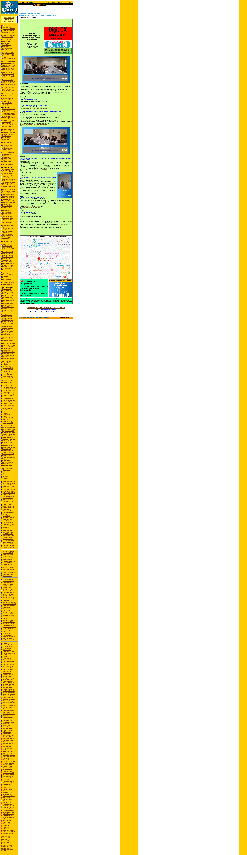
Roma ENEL (5, 104)
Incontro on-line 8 (7, 265)
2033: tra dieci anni (8, 83)
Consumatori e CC (8, 524)
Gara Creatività (7, 797)
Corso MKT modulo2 (9, 664)
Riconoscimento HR (8, 454)
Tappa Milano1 (6, 158)
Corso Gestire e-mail (9, 714)
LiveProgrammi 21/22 (8, 191)
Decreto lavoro (7, 673)
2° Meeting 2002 (7, 723)
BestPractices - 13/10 (8, 75)
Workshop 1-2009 (8, 542)
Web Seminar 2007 (8, 569)
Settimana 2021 (6, 199)
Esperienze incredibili (8, 227)
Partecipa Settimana (8, 440)
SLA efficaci (6, 758)
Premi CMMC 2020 (7, 329)
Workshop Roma (7, 339)
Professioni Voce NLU (8, 355)
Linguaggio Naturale (8, 353)
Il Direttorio (4, 843)
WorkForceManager (8, 830)
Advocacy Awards (7, 328)
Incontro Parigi (7, 645)
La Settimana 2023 (7, 94)
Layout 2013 (6, 516)
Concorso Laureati (8, 545)
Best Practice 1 (6, 136)
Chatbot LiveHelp (8, 395)
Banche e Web (7, 787)
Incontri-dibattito (8, 579)
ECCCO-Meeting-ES (8, 655)
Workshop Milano (7, 340)
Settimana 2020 (6, 260)
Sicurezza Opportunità (9, 114)
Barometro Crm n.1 (8, 776)
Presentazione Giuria (8, 81)
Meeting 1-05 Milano (9, 612)
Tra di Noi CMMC (7, 268)
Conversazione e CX (8, 455)
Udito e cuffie (7, 650)
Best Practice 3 (6, 139)
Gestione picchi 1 (7, 126)
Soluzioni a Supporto (8, 231)
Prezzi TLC (4, 851)
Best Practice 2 (6, 137)
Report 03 (8, 674)
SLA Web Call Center (9, 761)
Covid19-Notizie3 (7, 315)
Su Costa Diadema (8, 402)
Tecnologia (5, 410)
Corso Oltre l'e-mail (8, 712)
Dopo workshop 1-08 (9, 561)
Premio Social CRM (8, 507)
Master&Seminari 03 (9, 692)
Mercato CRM (7, 595)
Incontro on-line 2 (7, 308)
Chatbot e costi (7, 403)
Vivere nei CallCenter (9, 605)
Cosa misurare (7, 658)
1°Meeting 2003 (7, 687)
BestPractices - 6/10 (8, 72)
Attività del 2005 (7, 600)
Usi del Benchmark (8, 805)
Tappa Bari (5, 155)
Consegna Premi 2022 (8, 132)
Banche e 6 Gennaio (7, 841)
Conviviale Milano (8, 697)
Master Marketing (8, 701)
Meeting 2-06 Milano (9, 589)
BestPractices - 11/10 (8, 74)
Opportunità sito (7, 769)
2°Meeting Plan (7, 686)
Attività (5, 643)
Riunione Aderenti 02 (9, 705)
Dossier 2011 (6, 527)
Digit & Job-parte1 (8, 501)
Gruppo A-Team (6, 147)
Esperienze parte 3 (7, 219)
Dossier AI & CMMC (8, 196)
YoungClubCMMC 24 (8, 35)
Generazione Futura (8, 40)
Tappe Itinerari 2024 (8, 53)
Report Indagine (7, 270)
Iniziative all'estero (6, 845)
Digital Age (6, 419)
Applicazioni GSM (6, 846)
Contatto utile (7, 809)
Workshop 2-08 (7, 559)
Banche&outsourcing (9, 702)
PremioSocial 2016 (8, 496)
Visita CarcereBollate (8, 352)
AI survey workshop (8, 225)
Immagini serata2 (8, 423)
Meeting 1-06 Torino (8, 597)
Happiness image (8, 376)
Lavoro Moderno (7, 110)
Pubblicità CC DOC (8, 720)
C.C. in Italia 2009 (8, 544)
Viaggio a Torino (8, 498)
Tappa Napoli (6, 160)
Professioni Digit (8, 368)
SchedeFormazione (8, 814)
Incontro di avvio (7, 312)
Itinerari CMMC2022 (8, 152)
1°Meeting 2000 (7, 768)
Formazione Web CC (9, 738)
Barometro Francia (8, 512)
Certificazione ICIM (8, 592)
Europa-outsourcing (9, 653)
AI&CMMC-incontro (8, 282)
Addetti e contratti (8, 582)
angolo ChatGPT (7, 95)
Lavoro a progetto (8, 740)
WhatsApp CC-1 (7, 276)
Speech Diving (7, 521)
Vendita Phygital (6, 237)
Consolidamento (8, 783)
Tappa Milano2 (6, 161)
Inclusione (5, 176)
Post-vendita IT (7, 825)
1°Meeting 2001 (7, 746)
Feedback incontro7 (8, 290)
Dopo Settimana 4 (7, 253)
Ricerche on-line (7, 748)
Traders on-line (7, 786)
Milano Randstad (7, 100)
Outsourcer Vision (8, 696)
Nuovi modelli (7, 511)
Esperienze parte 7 (7, 213)
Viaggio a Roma (7, 494)
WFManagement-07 (8, 587)
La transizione (7, 556)
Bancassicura (7, 802)
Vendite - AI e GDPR (8, 248)
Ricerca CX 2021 (7, 206)
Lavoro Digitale (6, 449)
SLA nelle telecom (8, 719)
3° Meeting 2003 (7, 656)
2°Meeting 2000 (7, 766)
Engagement (6, 414)
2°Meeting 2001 (7, 745)
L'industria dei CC (8, 750)
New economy (7, 791)
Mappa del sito (9, 21)
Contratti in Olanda (8, 591)
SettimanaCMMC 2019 (7, 337)
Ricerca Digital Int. (8, 506)
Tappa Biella (5, 157)
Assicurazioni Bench (9, 699)
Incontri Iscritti (7, 525)
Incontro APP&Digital (9, 484)
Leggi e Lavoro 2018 (8, 431)
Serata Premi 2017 (7, 463)
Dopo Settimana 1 (7, 258)
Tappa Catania (6, 154)
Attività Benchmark (8, 30)
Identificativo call (6, 842)
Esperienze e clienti (8, 651)
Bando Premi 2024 (7, 37)
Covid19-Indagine (7, 320)
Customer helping (8, 668)
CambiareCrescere (7, 465)
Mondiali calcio (7, 725)
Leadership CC (7, 618)
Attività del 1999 (5, 836)
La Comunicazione (8, 817)
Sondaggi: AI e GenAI (8, 32)
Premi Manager (7, 374)
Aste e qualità (7, 610)
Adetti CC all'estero (8, 594)
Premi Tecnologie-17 (9, 488)
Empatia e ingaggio (8, 175)
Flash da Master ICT (9, 707)
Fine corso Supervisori (9, 627)
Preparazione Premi (8, 66)
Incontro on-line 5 (7, 298)
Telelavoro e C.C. (8, 820)
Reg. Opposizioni (8, 522)
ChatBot (5, 413)
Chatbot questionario (8, 457)
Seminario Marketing (9, 691)
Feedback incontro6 (8, 294)
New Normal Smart (7, 234)
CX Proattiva (6, 116)
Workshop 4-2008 (8, 553)
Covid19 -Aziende (7, 323)
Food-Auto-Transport (8, 343)
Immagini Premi (7, 460)
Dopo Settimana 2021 (8, 197)
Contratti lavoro (7, 576)
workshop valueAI (8, 164)
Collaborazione (7, 519)
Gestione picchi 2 (7, 125)
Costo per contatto (8, 807)
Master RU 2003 (7, 659)
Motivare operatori (8, 615)
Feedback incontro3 (8, 303)
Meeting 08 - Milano (8, 551)
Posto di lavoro (7, 648)
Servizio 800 (6, 827)
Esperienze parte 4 (7, 218)
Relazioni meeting (8, 833)
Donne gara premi (8, 530)
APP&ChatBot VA (8, 418)
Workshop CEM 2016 (9, 481)
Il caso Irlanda (5, 848)
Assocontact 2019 (7, 350)
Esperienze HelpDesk (9, 622)
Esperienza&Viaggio (8, 228)
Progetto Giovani (7, 145)
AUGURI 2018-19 (7, 385)
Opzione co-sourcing (9, 774)
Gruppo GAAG (6, 149)
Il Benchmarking (8, 804)
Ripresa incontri (7, 142)
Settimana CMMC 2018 (9, 397)
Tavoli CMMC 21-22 (8, 194)
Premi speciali (7, 373)
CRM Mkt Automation (9, 390)
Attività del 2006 (7, 586)
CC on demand (7, 630)
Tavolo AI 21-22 (6, 193)
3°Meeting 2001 (7, 737)
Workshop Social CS (9, 486)
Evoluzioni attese (8, 778)
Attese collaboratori (7, 849)
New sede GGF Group (8, 63)
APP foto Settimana (8, 437)
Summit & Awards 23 (8, 65)
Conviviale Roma (8, 717)
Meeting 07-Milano (8, 567)
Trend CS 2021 (6, 244)
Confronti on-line (8, 539)
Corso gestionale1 (8, 669)
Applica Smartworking (8, 182)
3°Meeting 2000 (7, 764)
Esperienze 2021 (7, 210)
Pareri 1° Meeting (8, 730)
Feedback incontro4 (8, 300)
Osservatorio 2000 (8, 751)
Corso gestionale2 (8, 663)
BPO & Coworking (7, 274)
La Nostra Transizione (8, 189)
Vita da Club (6, 207)
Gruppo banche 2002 (9, 694)
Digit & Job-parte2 (8, 499)
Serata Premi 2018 (7, 426)
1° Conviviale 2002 (8, 722)
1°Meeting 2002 (7, 728)
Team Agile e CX (7, 185)
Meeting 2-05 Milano (9, 602)
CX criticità (6, 514)
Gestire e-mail (7, 794)
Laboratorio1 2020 (7, 331)
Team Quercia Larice (8, 90)
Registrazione (7, 529)
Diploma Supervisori (9, 636)
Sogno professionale (8, 459)
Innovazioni (6, 371)
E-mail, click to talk (8, 574)
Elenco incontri (6, 289)
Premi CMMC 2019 (6, 361)
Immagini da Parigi (8, 678)
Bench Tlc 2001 (7, 753)
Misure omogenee (8, 801)
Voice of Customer (7, 123)
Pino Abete (8, 89)
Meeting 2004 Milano (9, 620)
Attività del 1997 (5, 839)
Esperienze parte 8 (7, 212)
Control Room (6, 45)
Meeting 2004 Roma (8, 623)
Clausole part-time (8, 781)
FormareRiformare (7, 235)
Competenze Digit (7, 241)
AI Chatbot (6, 364)
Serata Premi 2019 (7, 381)
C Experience (7, 366)
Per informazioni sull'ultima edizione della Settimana (46, 308)
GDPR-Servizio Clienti (8, 357)
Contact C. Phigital (8, 445)
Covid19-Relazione (7, 321)
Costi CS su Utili (8, 534)
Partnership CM (7, 46)
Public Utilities (7, 732)
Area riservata (7, 27)
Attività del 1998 (5, 838)
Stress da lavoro (7, 646)
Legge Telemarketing (8, 427)
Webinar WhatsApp (8, 394)
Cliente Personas (8, 398)
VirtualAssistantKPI (8, 540)
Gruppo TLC (6, 822)
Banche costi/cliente (9, 617)
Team (3, 89)
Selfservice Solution (9, 796)
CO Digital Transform (8, 179)
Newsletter (10, 19)
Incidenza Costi (7, 792)
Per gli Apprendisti (8, 547)
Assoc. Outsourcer (8, 727)
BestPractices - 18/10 (8, 77)
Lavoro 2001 (6, 779)
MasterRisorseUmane (9, 709)
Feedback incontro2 (8, 307)
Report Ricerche (7, 733)
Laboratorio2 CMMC (8, 347)
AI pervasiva (5, 238)
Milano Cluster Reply (8, 58)
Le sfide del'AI (6, 122)
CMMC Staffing (7, 607)
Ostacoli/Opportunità (8, 434)
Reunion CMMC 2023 (8, 62)
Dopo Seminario (7, 638)
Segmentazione (7, 284)
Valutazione (6, 633)
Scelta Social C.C (8, 509)
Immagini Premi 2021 (8, 201)
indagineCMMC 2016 (9, 493)
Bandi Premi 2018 (7, 450)
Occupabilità (6, 43)
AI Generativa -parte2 (8, 111)
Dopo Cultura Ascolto (8, 345)
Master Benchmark (8, 735)
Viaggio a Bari (7, 504)
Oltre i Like (5, 50)
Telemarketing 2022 (8, 169)
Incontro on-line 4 (7, 302)
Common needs (7, 799)
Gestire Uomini (7, 815)
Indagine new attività (8, 447)
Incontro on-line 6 (7, 295)
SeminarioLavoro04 (8, 640)
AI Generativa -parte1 (8, 113)
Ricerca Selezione (8, 628)
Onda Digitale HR (7, 246)
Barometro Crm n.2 (8, 743)
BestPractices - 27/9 (8, 68)
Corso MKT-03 (7, 671)
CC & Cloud (5, 273)
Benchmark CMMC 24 (9, 29)
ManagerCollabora (8, 517)
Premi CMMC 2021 (7, 204)
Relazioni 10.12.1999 (9, 832)
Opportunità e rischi (8, 120)
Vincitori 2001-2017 (8, 452)
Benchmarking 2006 (8, 599)
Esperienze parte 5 (7, 216)
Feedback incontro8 (8, 263)
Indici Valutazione (8, 632)
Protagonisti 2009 (8, 537)
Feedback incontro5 (8, 297)
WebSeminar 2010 (8, 532)
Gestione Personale (8, 812)
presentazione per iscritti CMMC (31, 207)
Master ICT (6, 715)
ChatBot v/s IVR (7, 382)
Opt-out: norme (7, 742)
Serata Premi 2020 (7, 326)
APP (4, 473)
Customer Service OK (8, 432)
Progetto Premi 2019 (9, 389)
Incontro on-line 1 (7, 310)
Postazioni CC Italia (8, 581)
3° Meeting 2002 (7, 704)
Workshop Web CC (8, 773)
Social (4, 416)
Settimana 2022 (6, 131)
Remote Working (7, 247)
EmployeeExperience (8, 117)
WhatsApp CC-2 (7, 262)
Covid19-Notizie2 (7, 316)
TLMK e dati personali (9, 572)
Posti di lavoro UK (8, 405)
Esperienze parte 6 (7, 215)
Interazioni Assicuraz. (8, 436)
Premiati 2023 (6, 41)
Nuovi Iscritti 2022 (7, 172)
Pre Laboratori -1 (7, 278)
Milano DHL (5, 101)
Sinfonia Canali (6, 232)
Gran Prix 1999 (7, 824)
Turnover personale (8, 682)
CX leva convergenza (8, 186)
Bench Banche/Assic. (9, 756)
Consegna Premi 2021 (8, 202)
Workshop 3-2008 (8, 554)
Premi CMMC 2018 (6, 408)
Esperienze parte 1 (7, 222)
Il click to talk (7, 571)
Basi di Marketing (8, 666)
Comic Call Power (8, 609)
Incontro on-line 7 (7, 292)
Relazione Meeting (8, 689)
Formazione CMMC (8, 710)
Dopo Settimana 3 (7, 255)
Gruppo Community (8, 148)
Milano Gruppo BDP (8, 56)
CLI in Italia (6, 828)
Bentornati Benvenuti (8, 109)
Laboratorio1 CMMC (8, 358)
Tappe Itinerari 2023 (8, 98)
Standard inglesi (8, 784)
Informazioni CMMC (9, 535)
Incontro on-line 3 (7, 305)
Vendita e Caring (7, 119)
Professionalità (7, 681)
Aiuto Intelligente (7, 229)
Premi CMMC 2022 (7, 134)
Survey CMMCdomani (9, 387)
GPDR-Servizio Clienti (8, 429)
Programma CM (7, 266)
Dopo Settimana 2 (7, 257)
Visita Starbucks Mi (8, 392)
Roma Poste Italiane (8, 54)
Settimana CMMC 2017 (9, 439)
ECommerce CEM (8, 369)
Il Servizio (6, 819)
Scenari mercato (7, 564)
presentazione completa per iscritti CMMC (34, 124)
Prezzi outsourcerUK (9, 661)
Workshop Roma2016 (9, 483)
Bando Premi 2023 (7, 80)
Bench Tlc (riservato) (9, 755)
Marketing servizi (8, 676)
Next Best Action (7, 48)
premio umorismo (8, 491)
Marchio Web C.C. (8, 760)
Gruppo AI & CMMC (8, 333)
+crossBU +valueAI (8, 180)
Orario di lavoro (7, 679)
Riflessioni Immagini (9, 400)
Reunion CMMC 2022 (8, 129)
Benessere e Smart (7, 183)
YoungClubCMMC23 (8, 88)
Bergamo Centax (7, 103)
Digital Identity (6, 170)
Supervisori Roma (8, 625)
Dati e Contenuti (7, 177)
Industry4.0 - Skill (7, 334)
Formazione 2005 (8, 613)
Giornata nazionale (8, 684)
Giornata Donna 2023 (8, 84)
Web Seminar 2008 (8, 558)
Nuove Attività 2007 (8, 584)
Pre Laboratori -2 (7, 279)
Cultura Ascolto (7, 348)
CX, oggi (5, 444)
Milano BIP (5, 57)
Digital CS (6, 363)
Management (6, 470)
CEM (4, 411)
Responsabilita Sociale (9, 604)
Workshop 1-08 (7, 562)
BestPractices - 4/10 (8, 71)
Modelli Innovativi (7, 173)
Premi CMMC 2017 (6, 468)
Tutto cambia (6, 503)
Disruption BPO (7, 442)
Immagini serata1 (8, 421)
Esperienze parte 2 (7, 221)
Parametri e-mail (8, 771)
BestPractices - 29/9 (8, 69)
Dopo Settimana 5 (7, 252)
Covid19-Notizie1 (7, 318)
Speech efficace (7, 789)
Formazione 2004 (8, 635)
